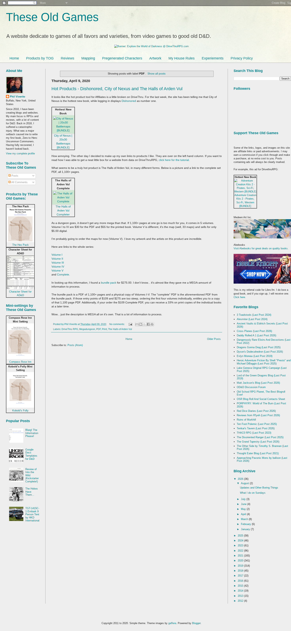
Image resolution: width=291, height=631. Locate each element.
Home (14, 58)
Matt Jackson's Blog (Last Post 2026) (258, 382)
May (244, 509)
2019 (241, 565)
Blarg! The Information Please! (31, 433)
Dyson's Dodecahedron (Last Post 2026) (260, 351)
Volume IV (57, 266)
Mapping (88, 58)
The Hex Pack (20, 244)
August (245, 483)
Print (104, 329)
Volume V (57, 270)
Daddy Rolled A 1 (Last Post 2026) (256, 335)
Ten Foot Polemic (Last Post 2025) (257, 424)
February (246, 524)
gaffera (172, 623)
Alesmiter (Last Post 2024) (252, 319)
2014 (241, 590)
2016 (241, 580)
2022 (241, 550)
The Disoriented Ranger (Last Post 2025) (260, 437)
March (245, 519)
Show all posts (156, 73)
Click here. (240, 297)
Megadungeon (87, 329)
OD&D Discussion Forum (251, 387)
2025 (241, 535)
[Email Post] (130, 324)
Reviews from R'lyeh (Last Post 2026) (258, 415)
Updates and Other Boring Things (259, 487)
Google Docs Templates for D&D (31, 454)
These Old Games (52, 17)
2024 (241, 540)
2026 (241, 478)
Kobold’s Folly (20, 410)
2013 (241, 595)
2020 (241, 560)
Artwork (155, 58)
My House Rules (181, 58)
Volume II (57, 258)
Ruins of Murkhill (246, 419)
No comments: (117, 324)
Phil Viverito (17, 96)
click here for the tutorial (174, 160)
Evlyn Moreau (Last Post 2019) (254, 356)
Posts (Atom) (75, 345)
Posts (14, 175)
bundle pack (108, 282)
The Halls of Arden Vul (120, 329)
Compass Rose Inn (20, 361)
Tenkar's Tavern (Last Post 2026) (256, 428)
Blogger (196, 623)
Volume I (56, 254)
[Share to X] (144, 324)
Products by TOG (40, 58)
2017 (241, 575)
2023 (241, 545)
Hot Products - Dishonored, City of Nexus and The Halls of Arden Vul (117, 88)
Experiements (212, 58)
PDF (98, 329)
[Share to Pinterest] (152, 324)
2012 (241, 600)
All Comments (19, 182)
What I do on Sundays (252, 492)
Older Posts (214, 338)
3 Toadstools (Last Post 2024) (254, 314)
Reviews (67, 58)
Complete (63, 274)
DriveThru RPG (70, 329)
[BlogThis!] (141, 324)
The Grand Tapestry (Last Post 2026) (258, 441)
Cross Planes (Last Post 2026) (254, 331)
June (244, 504)
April (244, 514)
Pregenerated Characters (122, 58)
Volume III (57, 262)
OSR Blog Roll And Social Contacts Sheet (261, 399)
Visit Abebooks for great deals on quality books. (261, 248)
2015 (241, 585)
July (243, 499)
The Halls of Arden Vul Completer (63, 210)
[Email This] (137, 324)
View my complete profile (20, 153)
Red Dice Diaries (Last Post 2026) (256, 410)
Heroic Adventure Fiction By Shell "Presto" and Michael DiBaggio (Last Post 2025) (264, 362)
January (246, 529)
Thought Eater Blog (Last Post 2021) (258, 453)
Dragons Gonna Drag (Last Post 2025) (259, 347)
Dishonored (129, 100)
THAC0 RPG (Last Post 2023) (254, 432)
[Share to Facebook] (148, 324)
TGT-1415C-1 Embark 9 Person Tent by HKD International (32, 514)
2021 (241, 555)
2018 (241, 570)
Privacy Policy (242, 58)
